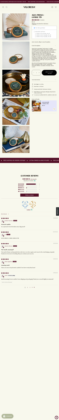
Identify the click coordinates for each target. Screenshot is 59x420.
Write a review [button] (29, 195)
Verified (28, 209)
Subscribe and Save (40, 31)
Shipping (34, 23)
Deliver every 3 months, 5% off (43, 35)
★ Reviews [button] (57, 211)
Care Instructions (36, 79)
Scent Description (36, 45)
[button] (35, 20)
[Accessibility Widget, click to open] (56, 417)
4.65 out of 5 (33, 179)
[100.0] (25, 204)
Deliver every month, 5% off (43, 33)
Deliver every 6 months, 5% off (43, 36)
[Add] (54, 109)
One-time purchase (40, 27)
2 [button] (27, 287)
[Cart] (56, 7)
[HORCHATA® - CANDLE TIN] (36, 105)
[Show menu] (3, 7)
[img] (5, 218)
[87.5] (33, 204)
